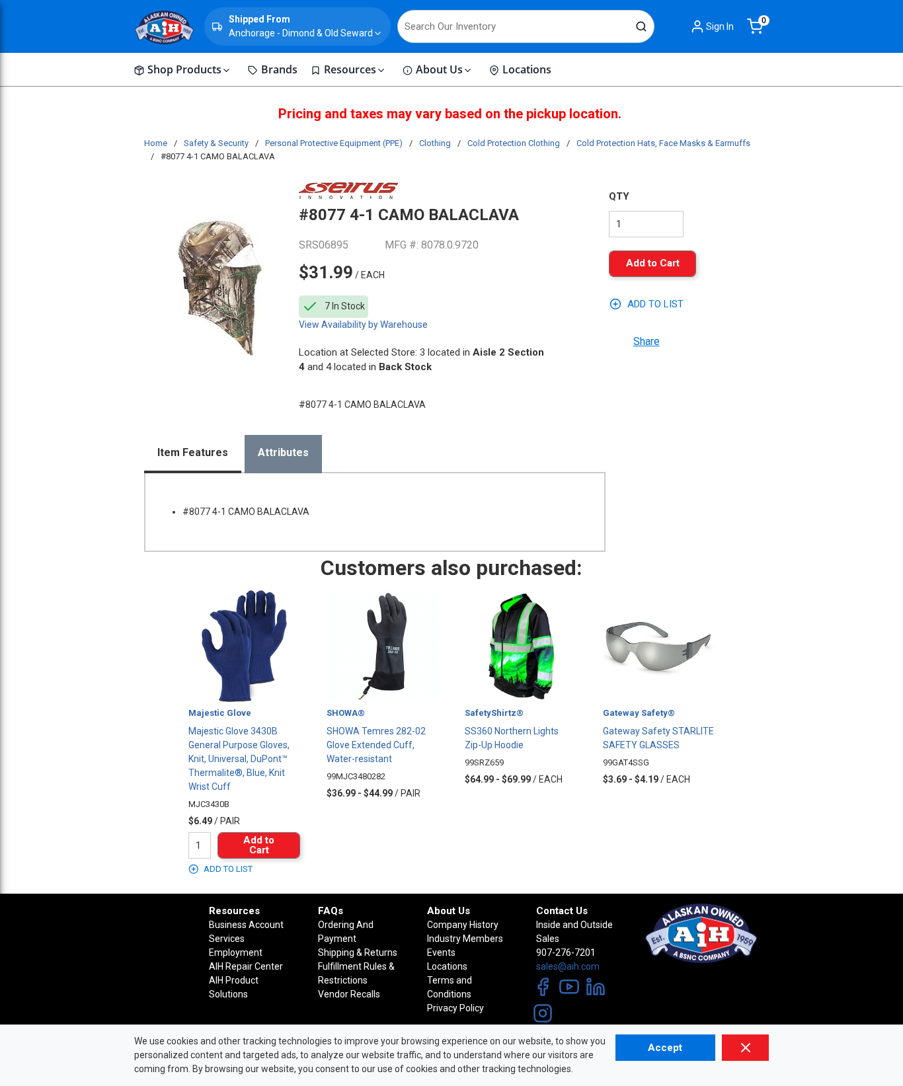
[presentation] (192, 454)
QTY (619, 196)
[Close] (745, 1047)
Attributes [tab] (283, 452)
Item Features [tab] (192, 452)
